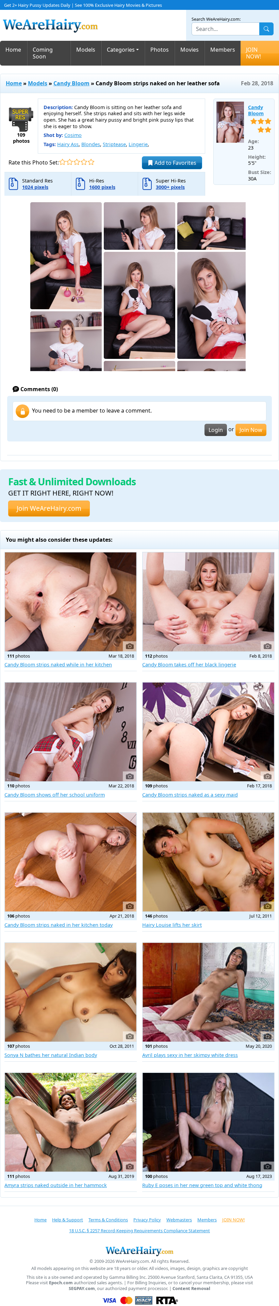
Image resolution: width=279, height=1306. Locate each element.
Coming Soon (43, 53)
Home (13, 49)
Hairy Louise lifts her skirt (172, 925)
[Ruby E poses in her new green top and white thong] (208, 1122)
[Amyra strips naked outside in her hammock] (70, 1122)
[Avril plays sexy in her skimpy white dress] (208, 992)
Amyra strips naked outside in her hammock (55, 1185)
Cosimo (73, 135)
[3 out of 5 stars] (76, 162)
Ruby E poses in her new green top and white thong (202, 1185)
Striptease (114, 144)
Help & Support (67, 1220)
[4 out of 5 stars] (83, 162)
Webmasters (179, 1220)
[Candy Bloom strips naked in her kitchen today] (70, 862)
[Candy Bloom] (230, 122)
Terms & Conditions (108, 1220)
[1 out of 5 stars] (62, 162)
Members (222, 49)
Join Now (251, 430)
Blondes (90, 144)
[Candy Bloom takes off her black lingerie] (208, 601)
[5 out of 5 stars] (91, 162)
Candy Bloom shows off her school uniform (54, 794)
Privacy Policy (147, 1220)
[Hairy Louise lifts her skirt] (208, 862)
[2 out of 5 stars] (69, 162)
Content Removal (191, 1288)
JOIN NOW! (253, 53)
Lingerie (138, 144)
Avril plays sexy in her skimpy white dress (190, 1055)
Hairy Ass (68, 144)
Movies (189, 49)
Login (216, 430)
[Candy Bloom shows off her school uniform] (70, 732)
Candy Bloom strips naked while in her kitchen (58, 664)
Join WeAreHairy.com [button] (49, 508)
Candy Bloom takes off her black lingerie (189, 664)
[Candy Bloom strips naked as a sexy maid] (208, 732)
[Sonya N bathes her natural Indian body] (70, 992)
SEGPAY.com (82, 1288)
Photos (159, 49)
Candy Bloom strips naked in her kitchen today (58, 925)
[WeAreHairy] (139, 1250)
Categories (121, 49)
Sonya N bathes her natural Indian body (50, 1055)
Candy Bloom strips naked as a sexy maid (190, 794)
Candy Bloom (71, 83)
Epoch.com (61, 1283)
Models (85, 49)
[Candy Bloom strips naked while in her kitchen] (70, 601)
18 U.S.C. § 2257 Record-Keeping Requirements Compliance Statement (139, 1230)
